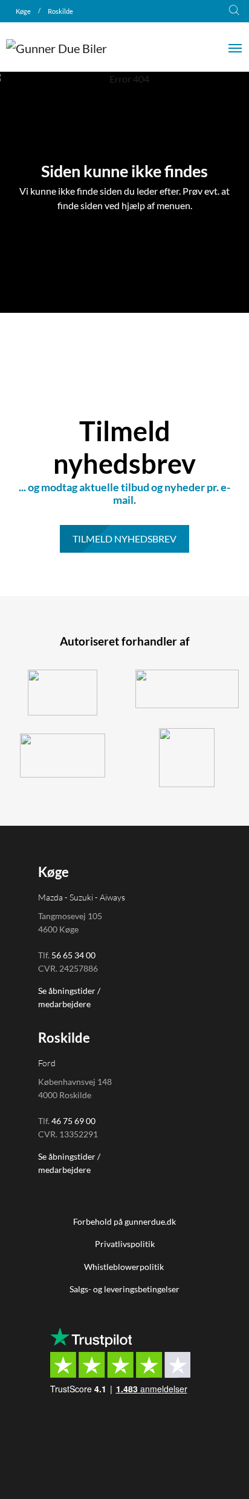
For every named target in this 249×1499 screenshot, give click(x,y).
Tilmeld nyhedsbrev (124, 538)
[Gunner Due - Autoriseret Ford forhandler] (187, 689)
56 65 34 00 (73, 955)
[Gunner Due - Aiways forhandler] (62, 756)
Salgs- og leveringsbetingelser (124, 1289)
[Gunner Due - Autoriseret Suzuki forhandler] (62, 692)
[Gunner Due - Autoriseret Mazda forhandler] (187, 757)
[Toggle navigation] (235, 47)
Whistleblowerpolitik (125, 1267)
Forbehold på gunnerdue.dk (124, 1221)
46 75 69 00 (73, 1121)
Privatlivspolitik (125, 1244)
